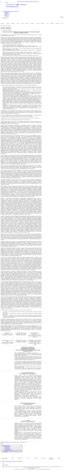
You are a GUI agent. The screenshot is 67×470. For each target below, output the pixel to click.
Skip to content (5, 17)
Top (3, 463)
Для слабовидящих (22, 4)
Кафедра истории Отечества (6, 446)
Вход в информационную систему (12, 6)
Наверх (2, 443)
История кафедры (7, 447)
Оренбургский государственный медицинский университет (28, 1)
